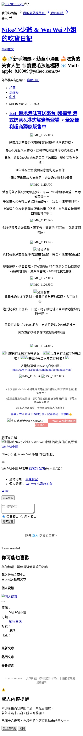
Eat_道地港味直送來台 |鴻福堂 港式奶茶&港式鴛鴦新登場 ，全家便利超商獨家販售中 (44, 120)
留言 (42, 468)
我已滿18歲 (9, 728)
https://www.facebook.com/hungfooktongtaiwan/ (41, 369)
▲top (5, 490)
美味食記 (31, 479)
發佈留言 (8, 521)
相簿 (12, 87)
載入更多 (8, 498)
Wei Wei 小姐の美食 (38, 483)
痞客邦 (33, 468)
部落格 (14, 92)
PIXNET (18, 678)
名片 (12, 97)
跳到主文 (8, 49)
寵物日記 (33, 80)
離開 (22, 728)
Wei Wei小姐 (10, 446)
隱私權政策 (68, 678)
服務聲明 (41, 682)
